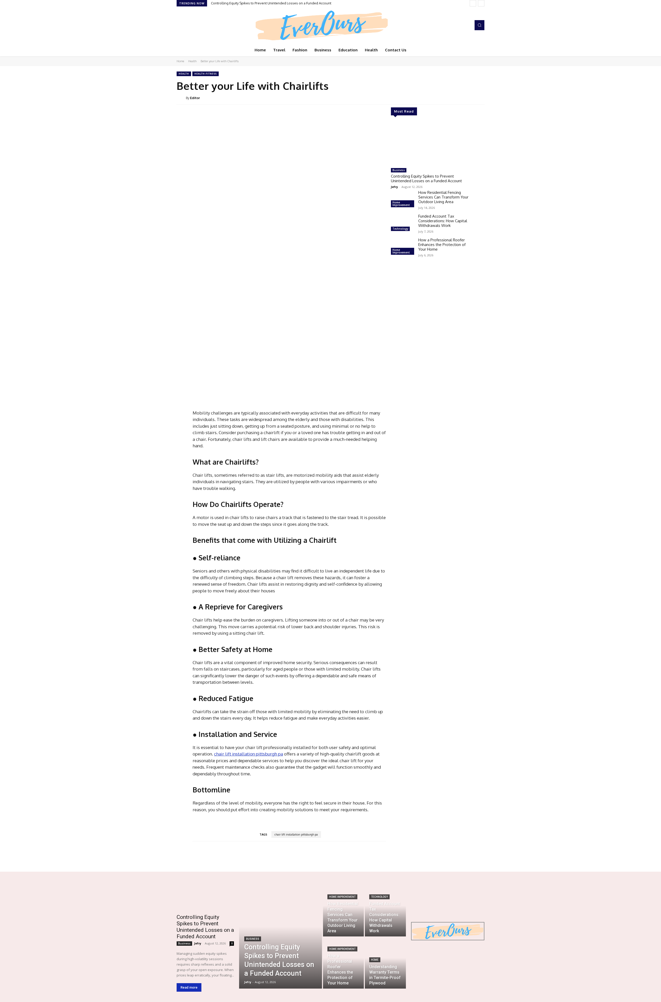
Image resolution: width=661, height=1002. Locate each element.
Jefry (394, 187)
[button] (479, 25)
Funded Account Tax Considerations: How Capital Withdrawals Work (442, 221)
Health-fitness (205, 73)
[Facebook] (180, 25)
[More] (365, 857)
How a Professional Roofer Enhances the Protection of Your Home (442, 244)
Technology (400, 228)
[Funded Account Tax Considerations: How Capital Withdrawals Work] (402, 223)
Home (180, 61)
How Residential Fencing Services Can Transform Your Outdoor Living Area (443, 197)
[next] (481, 3)
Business (398, 170)
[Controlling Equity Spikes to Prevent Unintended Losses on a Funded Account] (429, 143)
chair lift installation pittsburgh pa (296, 834)
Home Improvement (401, 204)
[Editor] (181, 98)
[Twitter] (194, 25)
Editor (195, 98)
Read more (189, 987)
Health (192, 61)
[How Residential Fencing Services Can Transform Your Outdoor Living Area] (402, 199)
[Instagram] (187, 25)
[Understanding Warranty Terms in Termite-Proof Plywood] (385, 963)
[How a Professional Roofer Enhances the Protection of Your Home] (402, 247)
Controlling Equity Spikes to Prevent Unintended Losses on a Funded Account (271, 3)
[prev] (473, 3)
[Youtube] (202, 25)
